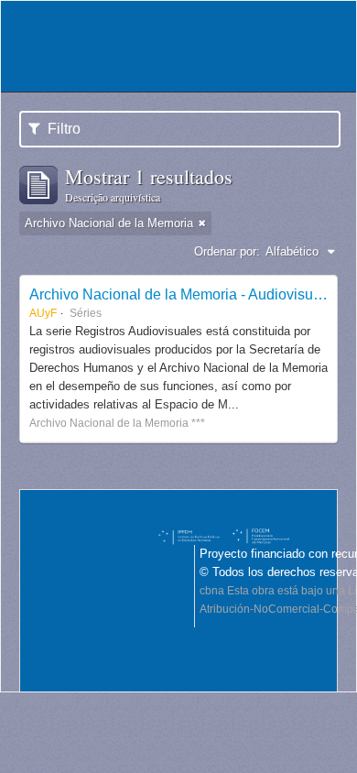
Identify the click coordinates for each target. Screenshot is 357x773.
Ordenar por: (227, 251)
